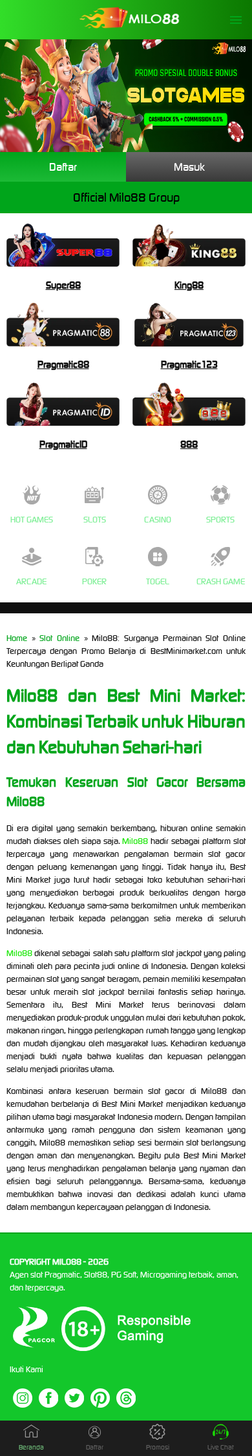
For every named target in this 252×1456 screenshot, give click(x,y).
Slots (94, 519)
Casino (157, 519)
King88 (189, 285)
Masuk (189, 167)
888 (189, 444)
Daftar (63, 167)
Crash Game (220, 581)
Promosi (157, 1447)
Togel (157, 581)
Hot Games (31, 519)
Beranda (31, 1447)
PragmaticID (63, 444)
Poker (94, 581)
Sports (220, 519)
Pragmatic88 (63, 364)
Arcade (31, 581)
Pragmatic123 (189, 364)
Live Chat (220, 1447)
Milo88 (135, 841)
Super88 (63, 285)
